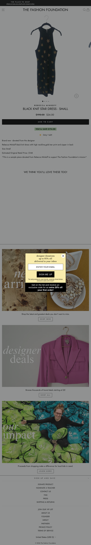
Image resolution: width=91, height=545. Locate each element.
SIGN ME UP (45, 274)
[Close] (63, 256)
